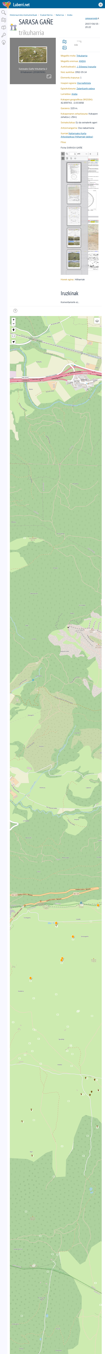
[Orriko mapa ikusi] (64, 41)
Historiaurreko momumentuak (23, 15)
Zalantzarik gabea (86, 88)
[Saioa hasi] (3, 37)
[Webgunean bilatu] (3, 15)
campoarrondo (91, 18)
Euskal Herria (46, 15)
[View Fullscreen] (13, 336)
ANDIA (82, 61)
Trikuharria (81, 55)
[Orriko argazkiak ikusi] (64, 47)
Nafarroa (60, 15)
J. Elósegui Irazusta (86, 66)
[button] (73, 937)
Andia (69, 15)
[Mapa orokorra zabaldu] (3, 22)
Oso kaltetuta (84, 83)
